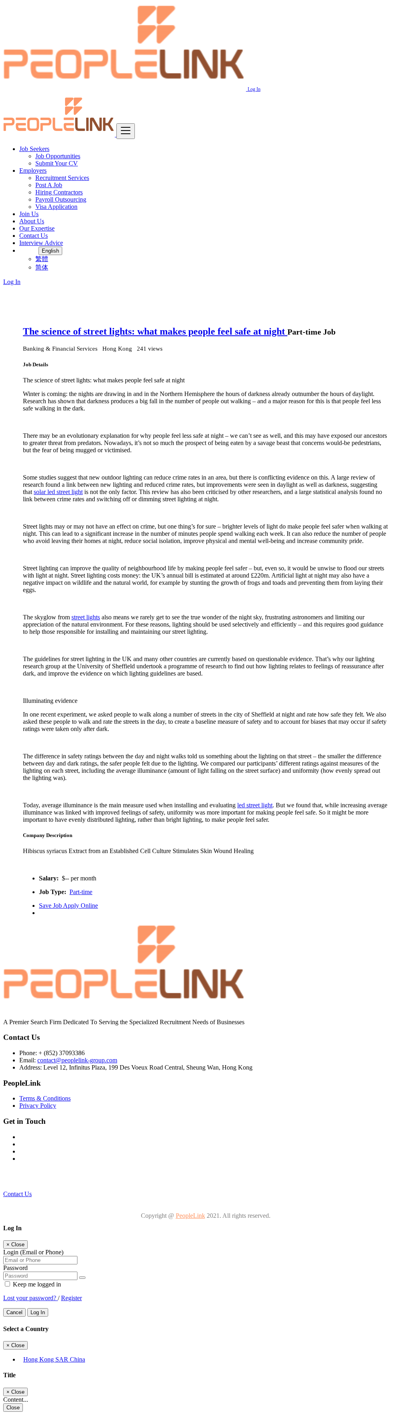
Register (71, 1298)
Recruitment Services (62, 177)
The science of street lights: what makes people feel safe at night (155, 331)
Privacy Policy (37, 1105)
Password (15, 1267)
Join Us (29, 213)
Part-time (80, 891)
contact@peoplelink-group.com (77, 1060)
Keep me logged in (36, 1284)
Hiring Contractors (59, 192)
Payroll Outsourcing (60, 199)
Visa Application (56, 206)
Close (13, 1408)
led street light (255, 805)
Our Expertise (37, 228)
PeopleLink (190, 1215)
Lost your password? (30, 1298)
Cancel (14, 1312)
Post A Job (48, 185)
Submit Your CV (56, 163)
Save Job (51, 905)
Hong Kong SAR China (54, 1359)
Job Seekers (34, 148)
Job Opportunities (57, 156)
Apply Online (80, 905)
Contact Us (33, 235)
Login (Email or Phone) (33, 1252)
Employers (33, 170)
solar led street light (58, 491)
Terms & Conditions (45, 1098)
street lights (85, 617)
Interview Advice (41, 242)
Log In (254, 89)
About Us (31, 221)
